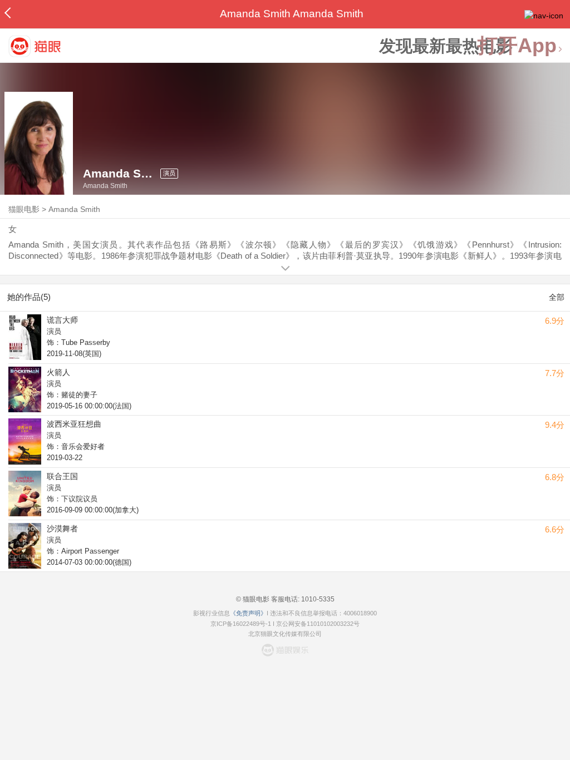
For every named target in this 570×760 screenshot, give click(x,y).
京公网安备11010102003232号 (318, 623)
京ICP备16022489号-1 (240, 623)
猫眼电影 (24, 209)
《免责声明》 (248, 613)
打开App (517, 46)
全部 (556, 297)
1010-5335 (317, 599)
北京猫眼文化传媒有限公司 (285, 633)
